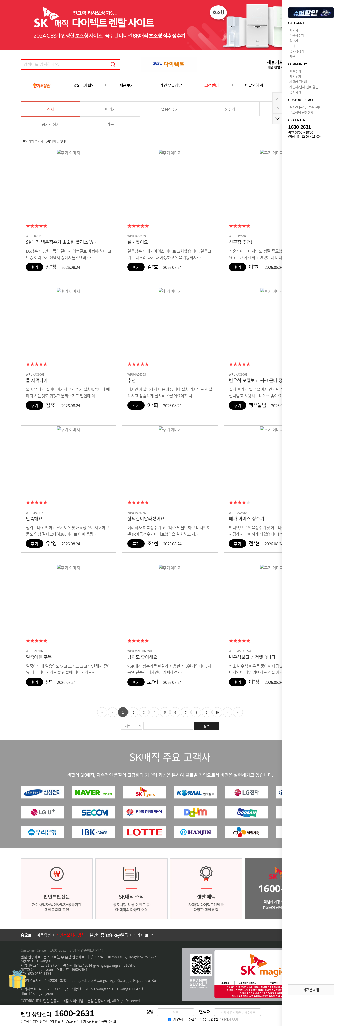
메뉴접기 (277, 97)
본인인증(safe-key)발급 (109, 935)
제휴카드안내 (298, 81)
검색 (113, 64)
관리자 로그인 (144, 935)
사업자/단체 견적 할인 (303, 86)
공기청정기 (51, 124)
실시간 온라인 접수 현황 (305, 107)
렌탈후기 (295, 71)
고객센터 (211, 85)
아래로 (277, 118)
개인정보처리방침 (70, 935)
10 (217, 712)
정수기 (229, 109)
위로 (277, 108)
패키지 (110, 109)
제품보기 (126, 85)
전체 (50, 109)
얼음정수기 (170, 109)
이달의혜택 (254, 85)
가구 (110, 124)
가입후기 (295, 76)
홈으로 (26, 935)
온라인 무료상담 (169, 85)
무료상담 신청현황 (301, 112)
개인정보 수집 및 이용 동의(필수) (198, 1019)
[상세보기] (231, 1019)
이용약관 (44, 935)
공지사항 (295, 92)
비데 (292, 45)
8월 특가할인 (84, 85)
